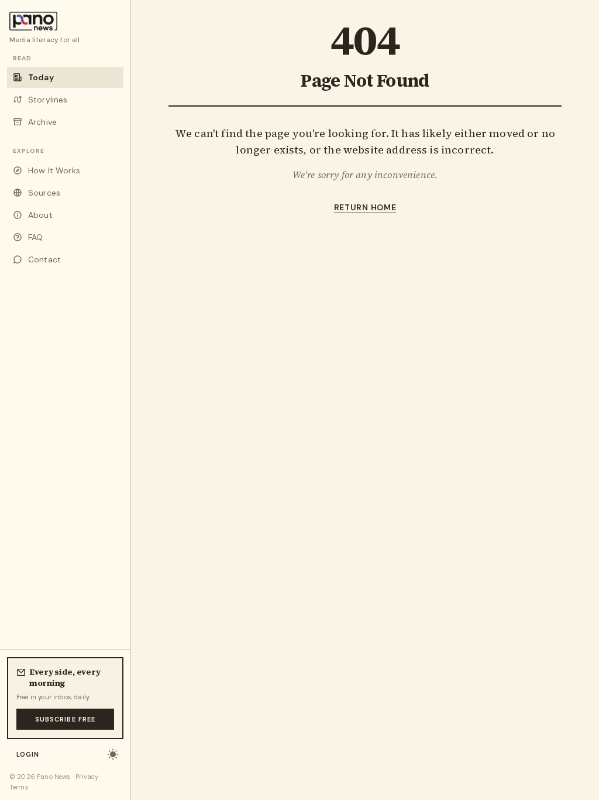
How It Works (54, 170)
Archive (42, 122)
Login (28, 754)
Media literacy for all (44, 40)
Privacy (86, 776)
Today (41, 77)
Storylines (48, 99)
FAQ (35, 237)
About (40, 215)
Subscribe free (65, 719)
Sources (44, 192)
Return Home (365, 207)
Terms (19, 787)
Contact (44, 259)
